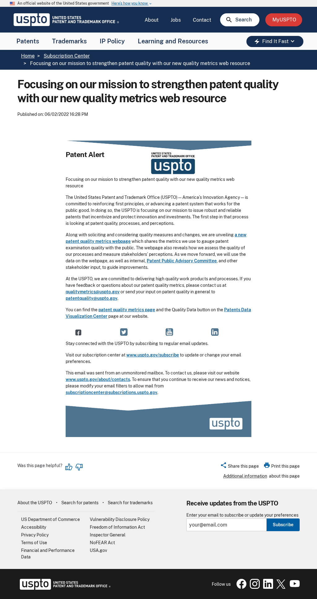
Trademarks (69, 41)
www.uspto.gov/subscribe (152, 354)
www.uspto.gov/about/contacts (98, 379)
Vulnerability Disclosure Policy (120, 519)
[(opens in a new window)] (78, 332)
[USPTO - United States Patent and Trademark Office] (64, 588)
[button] (239, 467)
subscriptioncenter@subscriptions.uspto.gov (111, 392)
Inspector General (107, 534)
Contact (202, 20)
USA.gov (98, 550)
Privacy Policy (35, 534)
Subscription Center (67, 56)
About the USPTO (34, 502)
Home (28, 56)
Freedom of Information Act (117, 527)
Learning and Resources (173, 41)
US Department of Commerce (50, 519)
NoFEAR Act (102, 542)
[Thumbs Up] (69, 467)
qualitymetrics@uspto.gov (92, 291)
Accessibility (33, 527)
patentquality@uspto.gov (91, 298)
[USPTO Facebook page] (240, 587)
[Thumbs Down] (79, 467)
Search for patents (79, 502)
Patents (27, 41)
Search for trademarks (130, 502)
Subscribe (283, 524)
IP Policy (112, 41)
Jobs (176, 20)
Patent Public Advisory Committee (182, 260)
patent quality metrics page (126, 309)
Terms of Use (34, 542)
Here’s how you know (131, 3)
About (151, 20)
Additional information (245, 476)
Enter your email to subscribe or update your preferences (242, 515)
